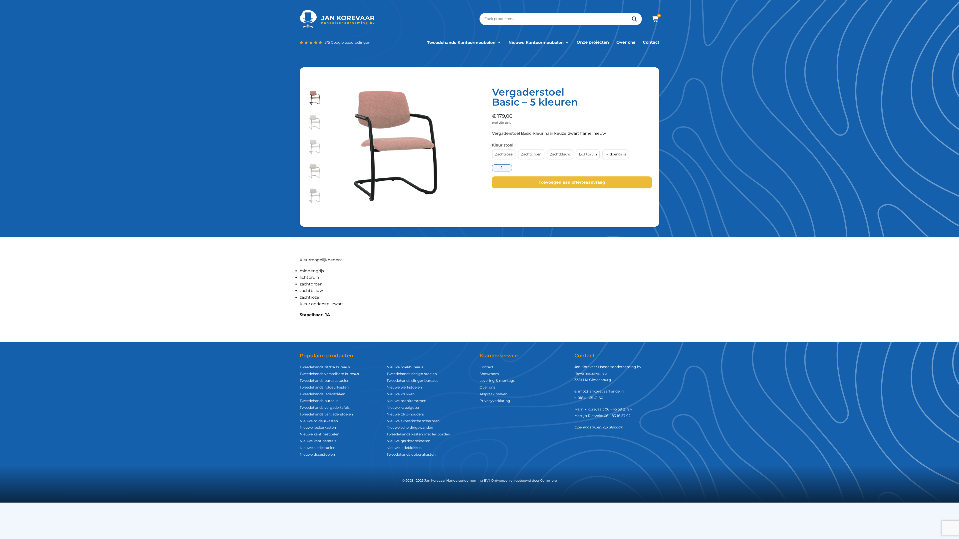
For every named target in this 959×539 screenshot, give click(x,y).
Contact (651, 42)
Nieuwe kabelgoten (403, 407)
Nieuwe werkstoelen (404, 387)
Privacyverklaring (495, 401)
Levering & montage (497, 380)
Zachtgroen (531, 154)
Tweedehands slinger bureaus (412, 380)
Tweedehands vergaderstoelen (326, 414)
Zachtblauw (560, 154)
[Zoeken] (634, 19)
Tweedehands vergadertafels (325, 407)
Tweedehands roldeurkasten (324, 387)
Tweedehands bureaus (319, 401)
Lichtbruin (588, 154)
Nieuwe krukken (401, 394)
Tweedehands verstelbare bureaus (329, 374)
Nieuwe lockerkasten (318, 427)
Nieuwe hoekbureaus (405, 367)
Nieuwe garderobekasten (408, 441)
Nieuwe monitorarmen (406, 401)
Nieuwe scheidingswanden (410, 427)
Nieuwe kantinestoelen (319, 434)
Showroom (489, 374)
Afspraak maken (493, 394)
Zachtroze (503, 154)
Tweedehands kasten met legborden (418, 434)
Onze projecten (593, 42)
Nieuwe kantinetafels (318, 441)
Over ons (625, 42)
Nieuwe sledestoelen (317, 447)
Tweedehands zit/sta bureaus (325, 367)
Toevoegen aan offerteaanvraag (572, 182)
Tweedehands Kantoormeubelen (461, 42)
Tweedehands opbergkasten (411, 454)
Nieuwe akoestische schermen (413, 421)
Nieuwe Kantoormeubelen (536, 42)
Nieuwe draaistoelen (317, 454)
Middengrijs (615, 154)
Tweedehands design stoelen (412, 374)
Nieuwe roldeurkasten (319, 421)
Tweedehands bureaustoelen (324, 380)
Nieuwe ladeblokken (404, 447)
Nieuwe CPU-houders (405, 414)
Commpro (548, 480)
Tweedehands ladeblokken (322, 394)
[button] (315, 98)
